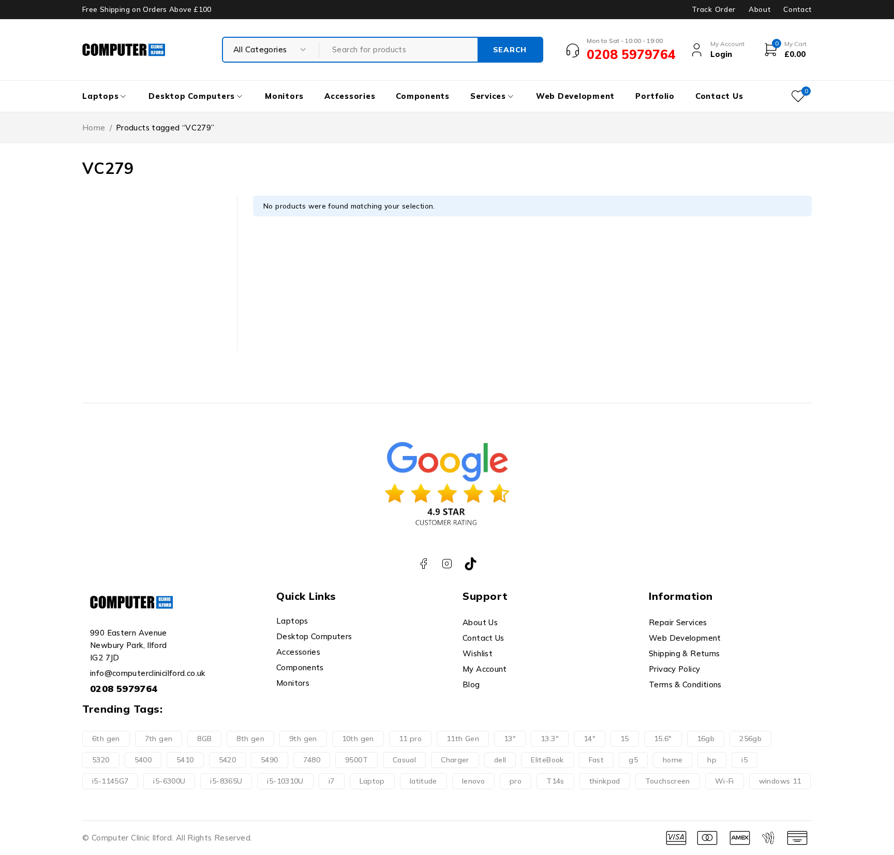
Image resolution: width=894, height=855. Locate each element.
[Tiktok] (470, 563)
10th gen (358, 738)
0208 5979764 (124, 689)
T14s (555, 781)
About (759, 9)
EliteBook (547, 759)
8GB (204, 738)
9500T (356, 759)
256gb (750, 738)
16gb (706, 738)
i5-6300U (169, 781)
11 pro (410, 738)
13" (510, 738)
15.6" (663, 738)
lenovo (473, 781)
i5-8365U (226, 781)
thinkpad (604, 781)
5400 (143, 759)
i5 (744, 759)
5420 (227, 759)
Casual (404, 759)
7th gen (159, 738)
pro (516, 781)
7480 (312, 759)
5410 (185, 759)
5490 (269, 759)
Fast (596, 759)
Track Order (713, 9)
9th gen (303, 738)
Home (94, 127)
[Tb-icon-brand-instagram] (447, 563)
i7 (332, 781)
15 (624, 738)
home (673, 759)
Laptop (372, 781)
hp (712, 759)
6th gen (106, 738)
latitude (423, 781)
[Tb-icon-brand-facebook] (423, 563)
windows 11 (780, 781)
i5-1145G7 (110, 781)
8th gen (250, 738)
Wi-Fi (724, 781)
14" (589, 738)
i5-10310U (285, 781)
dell (500, 759)
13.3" (550, 738)
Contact (797, 9)
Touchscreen (667, 781)
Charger (455, 759)
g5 (633, 759)
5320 (101, 759)
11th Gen (462, 738)
